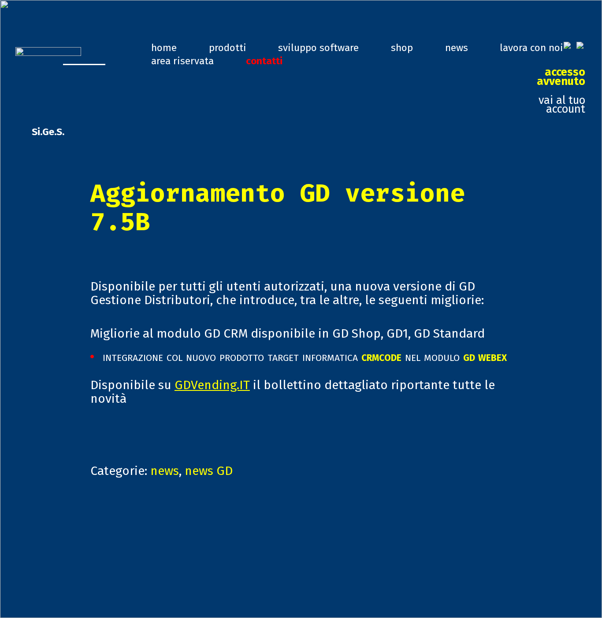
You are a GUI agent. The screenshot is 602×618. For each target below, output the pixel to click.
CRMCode (381, 356)
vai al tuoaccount (561, 91)
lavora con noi (531, 48)
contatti (264, 61)
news (456, 48)
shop (402, 48)
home (164, 48)
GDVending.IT (212, 385)
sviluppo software (318, 48)
